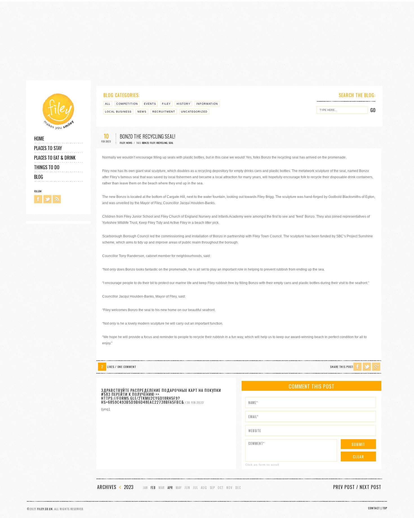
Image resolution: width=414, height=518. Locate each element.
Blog (38, 176)
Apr (170, 487)
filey (152, 143)
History (183, 103)
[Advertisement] (169, 40)
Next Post (370, 487)
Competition (127, 103)
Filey (166, 103)
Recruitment (163, 111)
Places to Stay (48, 148)
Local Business (118, 111)
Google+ (376, 367)
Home (39, 138)
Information (207, 103)
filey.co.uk (45, 509)
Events (150, 103)
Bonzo (145, 143)
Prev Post (344, 487)
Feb (153, 487)
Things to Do (46, 167)
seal (171, 143)
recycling (162, 143)
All (107, 103)
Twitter (47, 199)
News (141, 111)
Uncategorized (194, 111)
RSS (57, 199)
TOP (384, 508)
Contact (374, 508)
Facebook (38, 199)
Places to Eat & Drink (54, 157)
